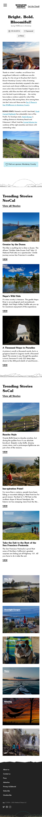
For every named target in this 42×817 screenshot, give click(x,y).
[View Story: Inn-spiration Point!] (21, 471)
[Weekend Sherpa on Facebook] (7, 806)
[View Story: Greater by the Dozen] (21, 227)
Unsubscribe (7, 795)
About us (6, 770)
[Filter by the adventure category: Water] (21, 668)
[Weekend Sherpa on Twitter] (4, 806)
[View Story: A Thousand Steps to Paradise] (21, 330)
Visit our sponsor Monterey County (22, 164)
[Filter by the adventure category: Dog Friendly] (21, 637)
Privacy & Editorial (9, 787)
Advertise (6, 782)
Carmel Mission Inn (30, 122)
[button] (5, 5)
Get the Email (33, 6)
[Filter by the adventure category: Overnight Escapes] (21, 607)
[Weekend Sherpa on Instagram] (10, 806)
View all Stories (11, 206)
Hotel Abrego (27, 117)
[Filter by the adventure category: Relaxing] (21, 699)
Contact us (6, 774)
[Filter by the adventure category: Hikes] (21, 729)
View (5, 259)
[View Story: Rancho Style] (21, 417)
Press (5, 778)
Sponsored (29, 31)
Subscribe (6, 791)
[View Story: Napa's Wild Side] (21, 278)
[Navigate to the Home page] (21, 6)
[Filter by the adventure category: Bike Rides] (21, 576)
